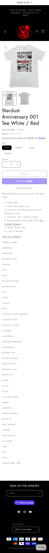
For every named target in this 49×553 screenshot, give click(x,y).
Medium (20, 148)
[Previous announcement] (5, 13)
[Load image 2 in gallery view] (24, 99)
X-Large (9, 154)
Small (8, 148)
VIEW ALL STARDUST (11, 236)
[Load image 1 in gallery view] (9, 99)
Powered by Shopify (35, 548)
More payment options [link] (24, 187)
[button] (5, 31)
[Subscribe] (39, 493)
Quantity (5, 159)
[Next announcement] (44, 13)
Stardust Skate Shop (20, 548)
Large (32, 148)
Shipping (5, 133)
